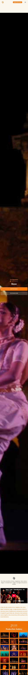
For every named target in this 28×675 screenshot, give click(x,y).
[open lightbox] (4, 635)
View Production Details (14, 293)
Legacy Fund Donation (17, 2)
